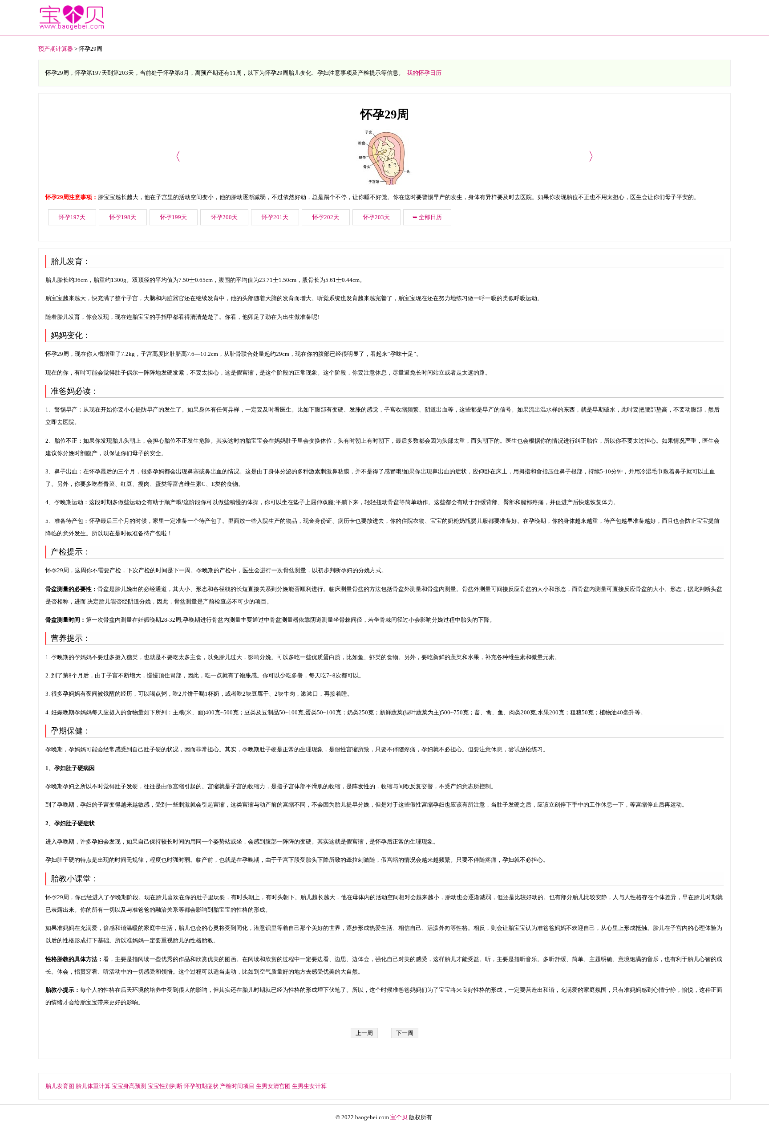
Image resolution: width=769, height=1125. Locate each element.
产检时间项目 (237, 1086)
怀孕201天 (275, 217)
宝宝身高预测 (129, 1086)
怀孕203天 (376, 217)
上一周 (364, 1033)
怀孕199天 (173, 217)
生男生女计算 (309, 1086)
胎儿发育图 (59, 1086)
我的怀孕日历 (424, 72)
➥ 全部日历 (427, 217)
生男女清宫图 (273, 1086)
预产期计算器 (55, 48)
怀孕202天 (325, 217)
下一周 (404, 1033)
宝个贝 (399, 1117)
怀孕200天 (224, 217)
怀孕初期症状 (201, 1086)
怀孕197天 (72, 217)
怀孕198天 (122, 217)
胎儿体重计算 (93, 1086)
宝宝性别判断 (165, 1086)
